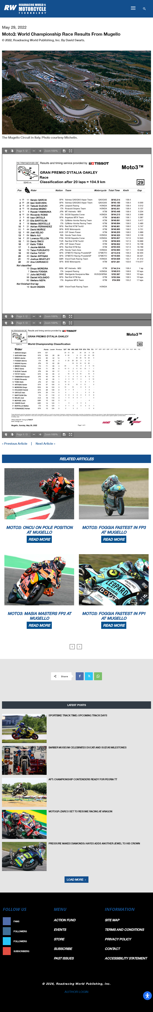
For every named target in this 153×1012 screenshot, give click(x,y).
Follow (43, 931)
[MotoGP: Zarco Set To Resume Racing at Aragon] (24, 824)
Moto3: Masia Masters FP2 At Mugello (39, 616)
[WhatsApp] (98, 676)
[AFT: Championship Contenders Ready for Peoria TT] (24, 792)
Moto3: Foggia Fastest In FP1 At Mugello (114, 616)
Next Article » (45, 443)
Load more (75, 879)
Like (45, 921)
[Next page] (12, 151)
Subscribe (41, 951)
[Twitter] (89, 676)
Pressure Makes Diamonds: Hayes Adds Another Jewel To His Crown (94, 843)
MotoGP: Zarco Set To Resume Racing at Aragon (80, 811)
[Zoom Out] (34, 151)
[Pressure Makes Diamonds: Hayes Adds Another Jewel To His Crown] (24, 856)
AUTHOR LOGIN (76, 991)
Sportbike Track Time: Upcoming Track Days (78, 715)
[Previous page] (6, 151)
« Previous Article (14, 443)
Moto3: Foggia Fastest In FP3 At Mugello (114, 529)
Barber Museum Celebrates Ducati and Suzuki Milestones (88, 747)
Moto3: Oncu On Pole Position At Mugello (39, 529)
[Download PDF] (64, 151)
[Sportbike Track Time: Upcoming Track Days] (24, 728)
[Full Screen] (71, 151)
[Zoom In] (40, 151)
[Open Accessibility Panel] (147, 995)
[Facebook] (80, 676)
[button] (133, 8)
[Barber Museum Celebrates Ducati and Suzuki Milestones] (24, 760)
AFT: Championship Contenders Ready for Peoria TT (83, 779)
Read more (39, 539)
